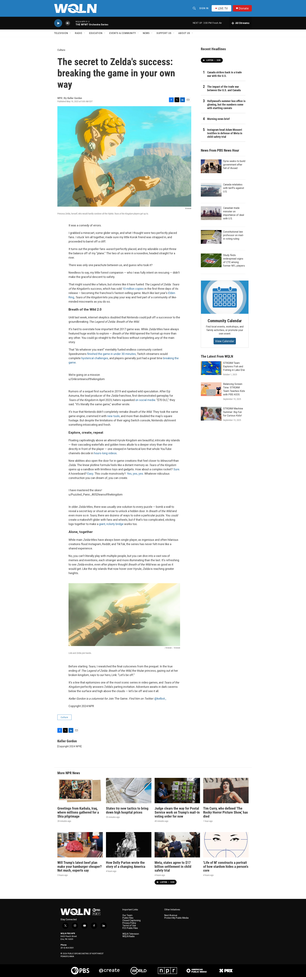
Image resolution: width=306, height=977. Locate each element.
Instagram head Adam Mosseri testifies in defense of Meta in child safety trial (224, 133)
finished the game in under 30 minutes (111, 354)
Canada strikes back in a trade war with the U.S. (224, 74)
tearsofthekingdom (92, 379)
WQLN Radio (128, 936)
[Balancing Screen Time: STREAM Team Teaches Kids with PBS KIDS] (211, 389)
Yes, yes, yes (135, 473)
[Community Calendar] (224, 297)
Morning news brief (218, 119)
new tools (113, 416)
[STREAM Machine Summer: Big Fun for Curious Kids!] (211, 414)
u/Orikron (74, 379)
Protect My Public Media (176, 918)
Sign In (203, 8)
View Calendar (224, 341)
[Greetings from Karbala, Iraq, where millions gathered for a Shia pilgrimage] (80, 790)
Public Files (127, 918)
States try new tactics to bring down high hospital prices (127, 810)
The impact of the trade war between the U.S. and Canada (224, 88)
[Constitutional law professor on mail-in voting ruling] (211, 237)
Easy (90, 473)
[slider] (72, 23)
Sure (176, 469)
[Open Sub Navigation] (70, 33)
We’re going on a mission (84, 374)
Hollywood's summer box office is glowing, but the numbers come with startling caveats (226, 104)
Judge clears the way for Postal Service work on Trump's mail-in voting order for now (177, 812)
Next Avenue (170, 915)
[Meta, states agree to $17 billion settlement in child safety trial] (177, 844)
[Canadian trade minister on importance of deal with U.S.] (211, 213)
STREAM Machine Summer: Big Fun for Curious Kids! (233, 412)
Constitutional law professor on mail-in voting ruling (233, 235)
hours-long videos (105, 453)
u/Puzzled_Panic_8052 (83, 494)
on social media (145, 400)
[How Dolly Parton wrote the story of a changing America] (128, 844)
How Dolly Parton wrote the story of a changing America (125, 865)
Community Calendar (225, 320)
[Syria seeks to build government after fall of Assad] (211, 166)
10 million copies (133, 288)
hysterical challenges (94, 358)
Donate (244, 8)
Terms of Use (129, 925)
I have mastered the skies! (85, 490)
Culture (61, 49)
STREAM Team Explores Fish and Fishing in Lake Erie (234, 366)
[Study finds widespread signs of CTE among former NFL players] (211, 260)
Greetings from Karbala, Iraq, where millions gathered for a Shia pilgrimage (78, 812)
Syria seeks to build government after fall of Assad (234, 165)
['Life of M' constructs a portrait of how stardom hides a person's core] (226, 844)
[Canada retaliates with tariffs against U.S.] (211, 190)
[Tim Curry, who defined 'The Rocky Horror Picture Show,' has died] (226, 790)
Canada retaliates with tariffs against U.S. (233, 188)
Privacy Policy (129, 923)
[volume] (67, 23)
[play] (58, 23)
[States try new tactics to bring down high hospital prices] (128, 790)
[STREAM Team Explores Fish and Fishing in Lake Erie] (211, 368)
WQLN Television (130, 934)
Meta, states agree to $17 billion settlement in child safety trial (173, 867)
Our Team (127, 915)
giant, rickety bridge (111, 524)
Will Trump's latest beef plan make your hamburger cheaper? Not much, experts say (79, 867)
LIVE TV (223, 8)
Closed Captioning (131, 920)
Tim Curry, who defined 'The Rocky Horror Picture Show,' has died (225, 812)
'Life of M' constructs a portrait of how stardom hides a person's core (225, 867)
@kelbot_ (160, 698)
